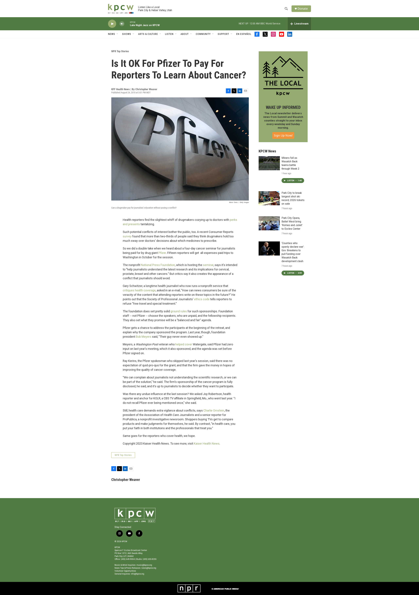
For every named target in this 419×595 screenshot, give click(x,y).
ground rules (179, 311)
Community (203, 34)
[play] (112, 24)
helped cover (183, 344)
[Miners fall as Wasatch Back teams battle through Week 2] (269, 163)
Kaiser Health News (206, 443)
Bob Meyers (143, 336)
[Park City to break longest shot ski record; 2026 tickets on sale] (269, 198)
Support (223, 34)
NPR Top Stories (120, 51)
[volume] (122, 23)
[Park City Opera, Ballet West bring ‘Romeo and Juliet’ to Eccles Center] (269, 223)
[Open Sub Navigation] (117, 34)
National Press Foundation (158, 265)
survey (127, 236)
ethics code (202, 299)
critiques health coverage (139, 290)
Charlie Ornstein (213, 410)
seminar (208, 265)
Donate (303, 8)
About (185, 34)
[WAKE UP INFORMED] (283, 75)
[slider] (127, 23)
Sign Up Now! (283, 135)
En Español (243, 34)
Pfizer (162, 253)
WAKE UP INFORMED (283, 107)
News (111, 34)
